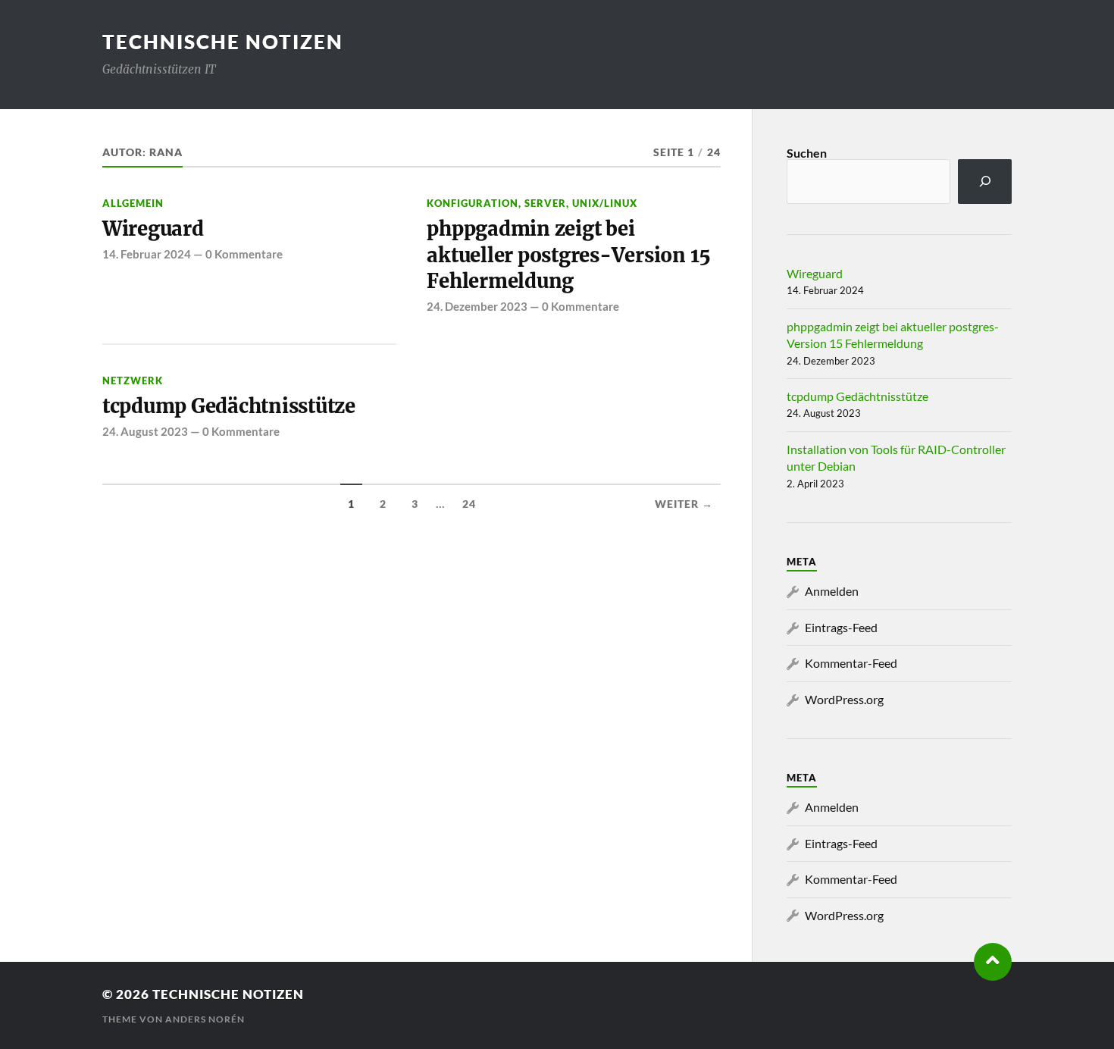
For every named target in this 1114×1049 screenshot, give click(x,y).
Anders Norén (205, 1019)
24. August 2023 (145, 431)
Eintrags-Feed (841, 627)
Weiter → (684, 504)
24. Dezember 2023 (477, 306)
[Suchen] (985, 181)
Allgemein (133, 203)
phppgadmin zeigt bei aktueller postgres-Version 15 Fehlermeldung (569, 255)
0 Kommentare (244, 254)
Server (545, 203)
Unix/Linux (604, 203)
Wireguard (153, 229)
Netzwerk (132, 380)
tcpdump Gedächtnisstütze (228, 406)
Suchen (807, 153)
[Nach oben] (993, 962)
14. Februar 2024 (146, 254)
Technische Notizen (222, 41)
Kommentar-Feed (851, 663)
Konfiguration (472, 203)
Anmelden (832, 591)
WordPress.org (844, 699)
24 (469, 504)
